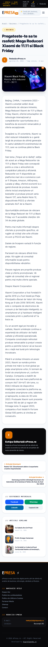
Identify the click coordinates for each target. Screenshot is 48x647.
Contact (5, 607)
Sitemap (5, 604)
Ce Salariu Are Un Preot (24, 528)
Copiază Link (33, 508)
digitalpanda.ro (29, 642)
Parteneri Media (8, 601)
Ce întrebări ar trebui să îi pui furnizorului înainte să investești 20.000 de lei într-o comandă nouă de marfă (28, 550)
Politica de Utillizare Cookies (12, 598)
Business (13, 24)
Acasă (4, 24)
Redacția (43, 4)
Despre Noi (6, 592)
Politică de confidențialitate (12, 595)
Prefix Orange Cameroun (24, 538)
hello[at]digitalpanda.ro (35, 620)
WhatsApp (34, 502)
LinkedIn (14, 508)
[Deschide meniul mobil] (43, 12)
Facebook (14, 502)
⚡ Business (9, 30)
